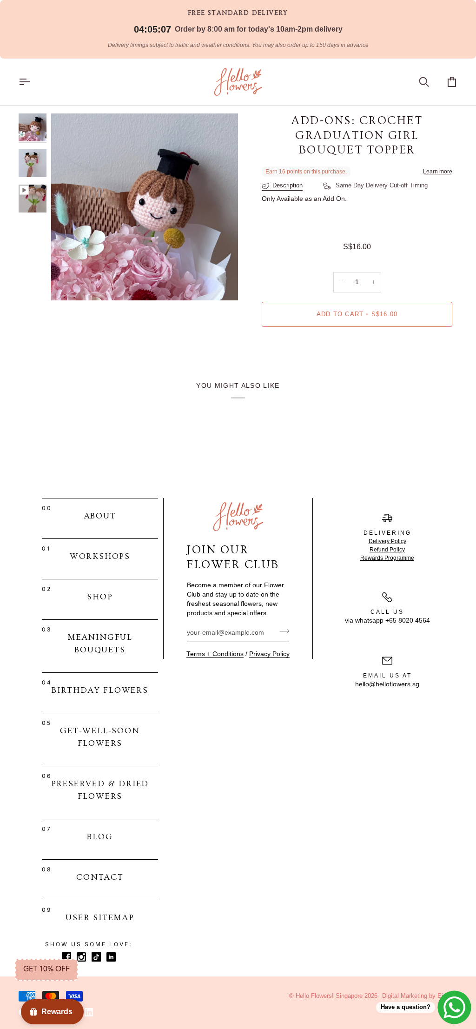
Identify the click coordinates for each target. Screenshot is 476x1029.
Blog (99, 837)
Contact (100, 877)
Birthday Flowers (100, 690)
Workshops (100, 556)
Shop (99, 597)
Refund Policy (387, 549)
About (100, 516)
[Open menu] (32, 82)
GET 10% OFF (46, 969)
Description (287, 185)
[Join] (281, 631)
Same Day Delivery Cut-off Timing (381, 185)
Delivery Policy (387, 541)
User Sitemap (100, 918)
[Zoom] (68, 283)
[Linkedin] (89, 1012)
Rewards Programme (387, 558)
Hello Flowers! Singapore (329, 996)
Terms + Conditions (215, 654)
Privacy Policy (269, 654)
